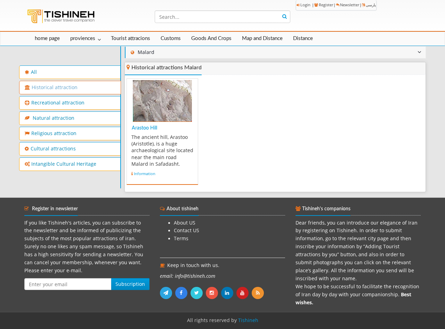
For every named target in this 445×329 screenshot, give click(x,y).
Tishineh (248, 320)
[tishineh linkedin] (228, 293)
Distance (303, 38)
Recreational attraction (57, 103)
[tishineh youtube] (244, 293)
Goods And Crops (211, 38)
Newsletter (349, 4)
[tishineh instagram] (213, 293)
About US (184, 223)
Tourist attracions (130, 38)
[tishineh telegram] (167, 293)
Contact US (186, 230)
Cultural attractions (53, 149)
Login (305, 4)
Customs (171, 38)
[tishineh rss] (259, 293)
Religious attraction (53, 133)
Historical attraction (55, 87)
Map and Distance (262, 38)
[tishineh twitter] (198, 293)
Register (326, 4)
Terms (181, 238)
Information (144, 173)
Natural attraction (52, 118)
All (34, 72)
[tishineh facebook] (183, 293)
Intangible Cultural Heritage (63, 164)
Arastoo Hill (144, 128)
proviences (82, 38)
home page (47, 38)
